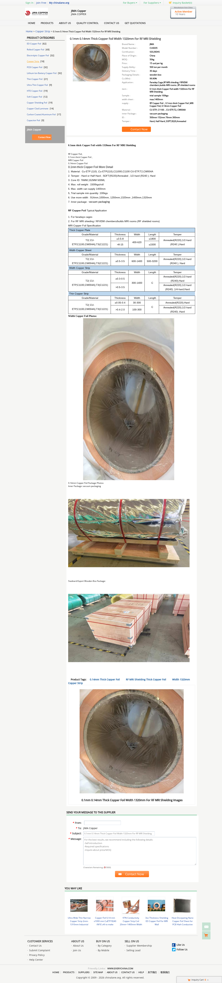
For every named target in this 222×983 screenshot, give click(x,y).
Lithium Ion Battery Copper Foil (42, 73)
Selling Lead (133, 950)
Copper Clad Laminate (38, 108)
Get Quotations (135, 23)
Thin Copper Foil (35, 79)
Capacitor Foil (34, 120)
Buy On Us (103, 941)
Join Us (77, 950)
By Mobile (103, 950)
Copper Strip (42, 31)
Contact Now (44, 137)
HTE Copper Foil (35, 90)
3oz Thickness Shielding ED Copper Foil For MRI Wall (156, 921)
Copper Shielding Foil (37, 102)
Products (47, 23)
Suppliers (83, 972)
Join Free (41, 2)
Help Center (36, 959)
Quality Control (87, 23)
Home (31, 23)
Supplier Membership (139, 945)
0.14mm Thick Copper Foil (105, 679)
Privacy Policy (37, 955)
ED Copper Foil (34, 43)
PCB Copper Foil (35, 67)
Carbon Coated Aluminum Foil (41, 114)
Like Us (181, 944)
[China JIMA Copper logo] (44, 18)
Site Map (98, 972)
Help (141, 972)
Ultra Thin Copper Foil (37, 84)
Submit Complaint (39, 950)
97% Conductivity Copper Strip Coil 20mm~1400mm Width (131, 921)
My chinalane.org (59, 2)
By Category (105, 945)
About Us (65, 23)
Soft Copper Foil (35, 96)
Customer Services (40, 941)
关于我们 (152, 972)
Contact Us (111, 23)
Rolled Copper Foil (36, 49)
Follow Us (182, 949)
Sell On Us (132, 941)
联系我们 (165, 972)
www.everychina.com (120, 968)
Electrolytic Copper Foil (38, 55)
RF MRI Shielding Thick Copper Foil (146, 679)
